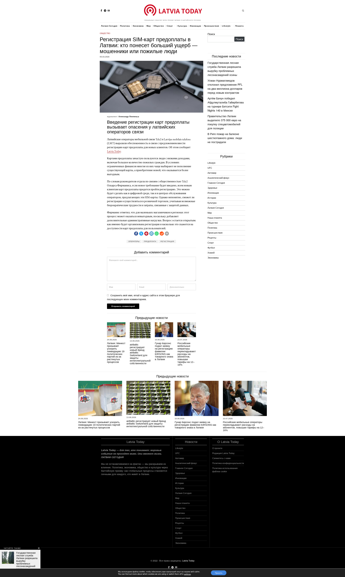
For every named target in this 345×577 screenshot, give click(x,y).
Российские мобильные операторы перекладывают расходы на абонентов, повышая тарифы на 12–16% (186, 354)
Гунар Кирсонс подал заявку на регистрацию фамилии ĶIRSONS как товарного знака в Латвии (164, 351)
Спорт (211, 243)
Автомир (212, 173)
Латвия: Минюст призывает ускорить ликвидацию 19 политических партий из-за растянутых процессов (116, 352)
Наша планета (215, 218)
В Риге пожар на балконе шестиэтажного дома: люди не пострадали (225, 138)
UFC (210, 168)
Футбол (211, 248)
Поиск (211, 34)
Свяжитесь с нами (221, 458)
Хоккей (211, 253)
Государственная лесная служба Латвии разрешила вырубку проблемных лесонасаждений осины (224, 69)
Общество (105, 33)
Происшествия (215, 233)
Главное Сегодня (216, 183)
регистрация (167, 241)
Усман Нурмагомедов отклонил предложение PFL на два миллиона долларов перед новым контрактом (225, 86)
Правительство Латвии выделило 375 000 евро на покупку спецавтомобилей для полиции (224, 122)
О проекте (217, 448)
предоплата (150, 241)
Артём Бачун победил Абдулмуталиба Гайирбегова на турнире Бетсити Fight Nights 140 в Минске (226, 104)
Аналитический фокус (218, 178)
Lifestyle (211, 163)
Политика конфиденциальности (228, 463)
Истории (212, 198)
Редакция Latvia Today (223, 453)
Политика (212, 228)
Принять (218, 572)
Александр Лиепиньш (128, 116)
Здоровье (212, 188)
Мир (210, 213)
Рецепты (212, 238)
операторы (134, 241)
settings (187, 574)
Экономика (213, 258)
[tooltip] (101, 10)
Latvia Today (114, 151)
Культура (212, 203)
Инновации (213, 193)
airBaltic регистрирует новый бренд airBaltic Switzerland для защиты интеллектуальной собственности (140, 354)
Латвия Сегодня (216, 208)
